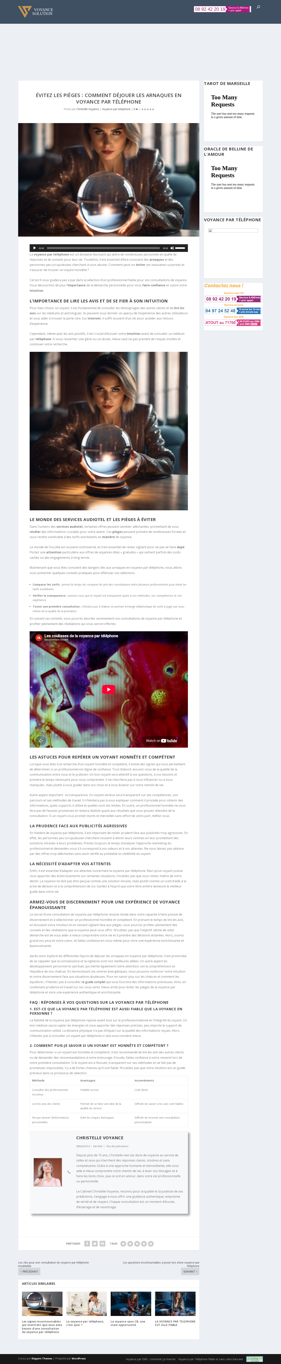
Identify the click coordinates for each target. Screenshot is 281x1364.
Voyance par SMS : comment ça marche (150, 1359)
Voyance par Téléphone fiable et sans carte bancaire (210, 1359)
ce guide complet (93, 982)
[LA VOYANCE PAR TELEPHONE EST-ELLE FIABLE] (175, 1304)
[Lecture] (35, 248)
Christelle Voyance (87, 109)
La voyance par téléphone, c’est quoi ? (85, 1323)
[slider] (180, 247)
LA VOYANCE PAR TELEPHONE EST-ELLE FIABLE (175, 1323)
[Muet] (172, 248)
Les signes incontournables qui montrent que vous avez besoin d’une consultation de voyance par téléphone (42, 1327)
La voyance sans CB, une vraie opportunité (128, 1323)
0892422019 (83, 1146)
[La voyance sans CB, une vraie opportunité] (131, 1304)
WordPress (79, 1358)
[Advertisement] (140, 44)
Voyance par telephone (116, 109)
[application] (109, 248)
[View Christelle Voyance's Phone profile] (69, 1172)
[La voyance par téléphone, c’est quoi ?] (86, 1304)
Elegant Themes (42, 1358)
